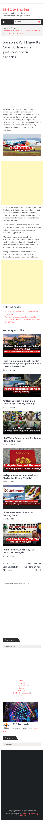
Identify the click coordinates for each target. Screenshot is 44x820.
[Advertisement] (22, 85)
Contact (21, 683)
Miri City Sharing (16, 10)
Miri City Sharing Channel (28, 815)
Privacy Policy (21, 685)
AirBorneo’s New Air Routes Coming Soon (18, 514)
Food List (22, 695)
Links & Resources (21, 693)
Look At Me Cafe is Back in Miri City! (10, 567)
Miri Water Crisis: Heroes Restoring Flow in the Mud (22, 439)
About (21, 680)
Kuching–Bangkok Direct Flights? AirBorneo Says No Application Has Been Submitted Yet (22, 364)
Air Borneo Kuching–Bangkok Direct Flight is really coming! (19, 402)
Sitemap (21, 690)
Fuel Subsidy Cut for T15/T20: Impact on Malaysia (19, 551)
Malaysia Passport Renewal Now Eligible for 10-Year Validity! (20, 476)
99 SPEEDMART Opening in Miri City (32, 567)
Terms (22, 688)
